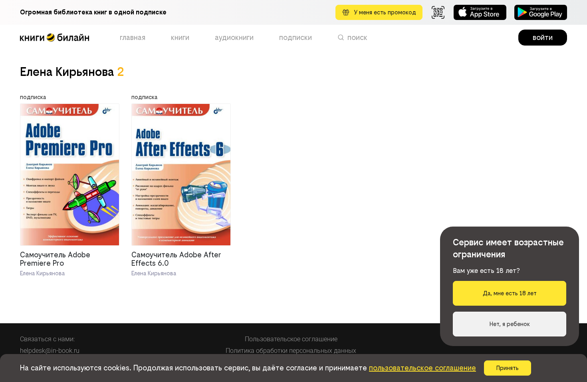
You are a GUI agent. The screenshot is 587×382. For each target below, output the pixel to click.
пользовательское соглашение (422, 368)
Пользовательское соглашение (291, 339)
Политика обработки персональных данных (291, 350)
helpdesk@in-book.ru (49, 350)
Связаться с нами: (47, 339)
